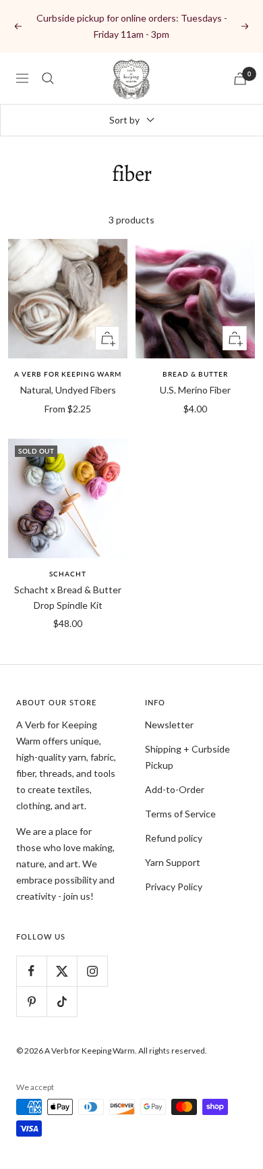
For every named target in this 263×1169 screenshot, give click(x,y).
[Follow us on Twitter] (62, 971)
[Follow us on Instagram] (92, 971)
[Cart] (240, 78)
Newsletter (169, 724)
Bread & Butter (195, 374)
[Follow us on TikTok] (62, 1001)
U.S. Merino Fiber (195, 390)
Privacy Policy (173, 886)
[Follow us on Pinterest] (31, 1001)
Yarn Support (172, 862)
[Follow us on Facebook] (31, 971)
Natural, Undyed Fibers (68, 390)
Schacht (67, 574)
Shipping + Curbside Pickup (187, 757)
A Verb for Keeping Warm (67, 374)
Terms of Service (180, 813)
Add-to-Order (174, 789)
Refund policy (173, 838)
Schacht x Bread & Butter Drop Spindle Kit (67, 597)
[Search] (48, 78)
